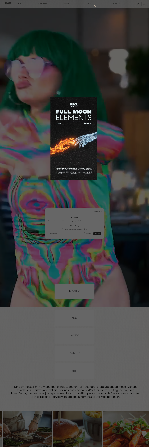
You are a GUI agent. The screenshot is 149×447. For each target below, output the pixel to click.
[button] (95, 6)
